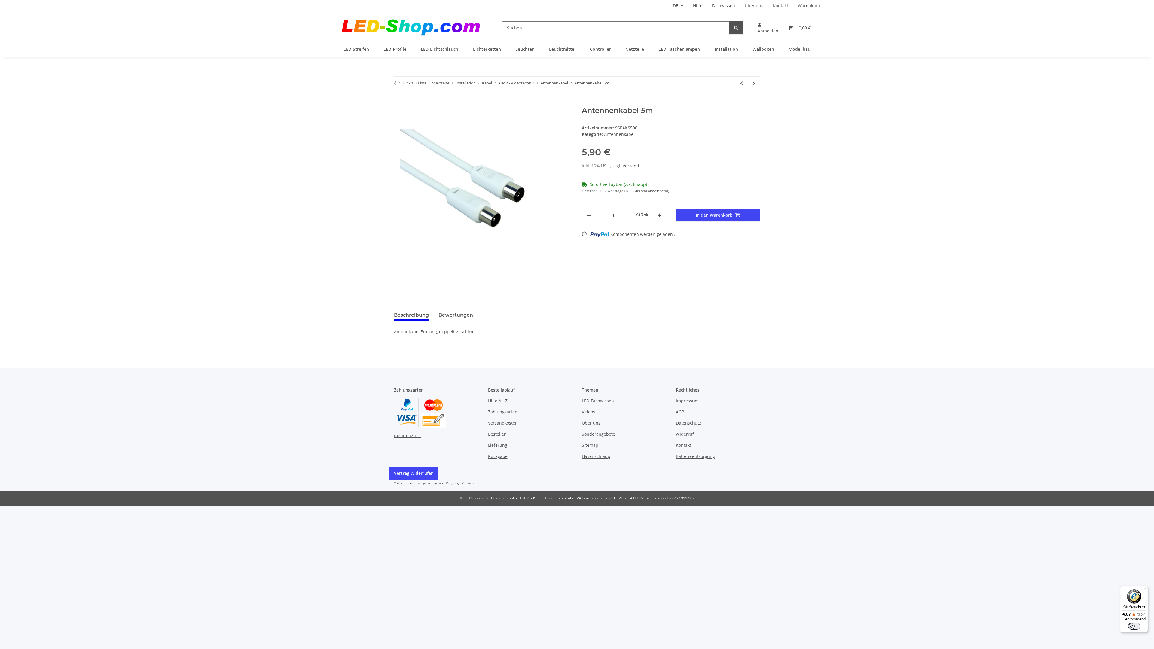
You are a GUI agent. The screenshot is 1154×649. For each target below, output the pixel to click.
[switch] (1134, 626)
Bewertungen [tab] (455, 315)
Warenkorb (809, 5)
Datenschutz (688, 423)
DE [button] (675, 5)
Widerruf (685, 434)
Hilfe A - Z (498, 401)
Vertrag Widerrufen (414, 473)
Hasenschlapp (596, 456)
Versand (631, 166)
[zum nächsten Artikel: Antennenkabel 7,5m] (754, 83)
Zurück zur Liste (412, 83)
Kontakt (780, 5)
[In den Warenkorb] (399, 103)
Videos (588, 412)
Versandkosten (503, 423)
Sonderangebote (598, 434)
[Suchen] (736, 27)
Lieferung (497, 445)
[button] (768, 27)
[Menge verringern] (588, 215)
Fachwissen (723, 5)
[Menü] (1144, 589)
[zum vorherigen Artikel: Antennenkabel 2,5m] (741, 83)
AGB (680, 412)
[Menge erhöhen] (659, 215)
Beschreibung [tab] (411, 315)
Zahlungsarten (502, 412)
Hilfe (697, 5)
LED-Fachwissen (598, 401)
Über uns (754, 5)
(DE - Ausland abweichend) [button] (646, 190)
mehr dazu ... (407, 435)
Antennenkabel (619, 134)
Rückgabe (498, 456)
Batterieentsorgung (695, 456)
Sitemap (590, 445)
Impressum (687, 401)
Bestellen (497, 434)
